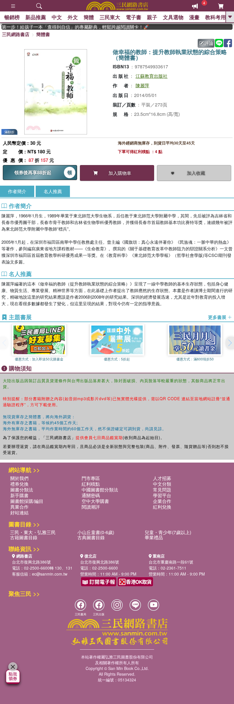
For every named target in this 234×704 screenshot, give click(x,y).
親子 (152, 17)
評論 (208, 43)
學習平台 (162, 495)
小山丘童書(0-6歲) (95, 532)
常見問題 (162, 489)
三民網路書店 (15, 34)
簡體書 (43, 34)
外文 (73, 17)
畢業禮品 (154, 537)
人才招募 (162, 478)
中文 (57, 17)
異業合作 (19, 506)
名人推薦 (53, 191)
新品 (35, 17)
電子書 (133, 17)
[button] (229, 343)
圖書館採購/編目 (26, 501)
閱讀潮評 (91, 506)
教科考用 (215, 17)
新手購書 (19, 495)
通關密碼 (91, 495)
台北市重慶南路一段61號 (171, 562)
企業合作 (162, 501)
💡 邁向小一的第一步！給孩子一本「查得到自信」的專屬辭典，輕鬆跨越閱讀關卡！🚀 (70, 27)
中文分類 (162, 484)
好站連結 (19, 512)
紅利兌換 (162, 506)
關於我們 (19, 478)
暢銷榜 (12, 17)
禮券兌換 (19, 484)
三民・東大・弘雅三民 (33, 532)
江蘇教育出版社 (152, 76)
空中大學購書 (95, 501)
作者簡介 (17, 191)
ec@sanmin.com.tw (49, 574)
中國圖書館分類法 (100, 489)
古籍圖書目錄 (23, 537)
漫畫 (194, 17)
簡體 (89, 17)
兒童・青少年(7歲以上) (168, 532)
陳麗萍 (142, 85)
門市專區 (91, 478)
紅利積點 (91, 484)
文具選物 (173, 17)
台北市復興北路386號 (31, 562)
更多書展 (217, 317)
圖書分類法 (21, 489)
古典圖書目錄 (91, 537)
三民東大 (110, 17)
